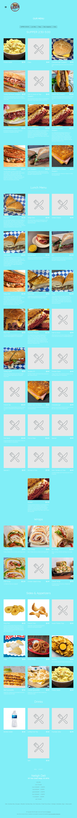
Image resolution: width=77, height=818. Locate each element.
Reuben (30, 502)
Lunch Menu (33, 26)
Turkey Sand (8, 371)
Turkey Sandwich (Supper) (12, 94)
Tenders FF (31, 371)
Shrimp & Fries (32, 470)
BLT (53, 255)
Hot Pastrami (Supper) (11, 128)
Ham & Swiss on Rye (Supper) (34, 95)
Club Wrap (7, 581)
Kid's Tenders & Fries (58, 470)
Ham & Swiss (56, 333)
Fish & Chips (32, 438)
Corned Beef (32, 255)
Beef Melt (7, 333)
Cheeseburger (56, 405)
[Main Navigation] (6, 7)
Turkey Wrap (8, 549)
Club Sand (7, 255)
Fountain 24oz (56, 732)
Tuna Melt (31, 294)
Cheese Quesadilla (34, 690)
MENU (35, 769)
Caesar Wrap (56, 581)
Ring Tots (7, 623)
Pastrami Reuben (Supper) (57, 129)
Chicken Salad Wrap (34, 581)
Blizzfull (49, 811)
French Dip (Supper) (58, 94)
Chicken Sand (56, 371)
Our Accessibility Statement (54, 814)
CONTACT (40, 769)
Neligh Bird (31, 218)
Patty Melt (7, 294)
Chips (29, 62)
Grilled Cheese (56, 218)
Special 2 (6, 470)
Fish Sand (7, 438)
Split (29, 760)
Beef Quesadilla (9, 690)
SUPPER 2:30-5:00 (25, 26)
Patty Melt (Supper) (10, 169)
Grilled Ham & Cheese (35, 405)
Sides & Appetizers (47, 26)
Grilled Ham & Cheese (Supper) (59, 170)
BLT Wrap (55, 549)
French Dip (7, 405)
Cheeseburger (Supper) (59, 62)
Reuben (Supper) (33, 128)
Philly (53, 294)
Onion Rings (32, 659)
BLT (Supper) (32, 169)
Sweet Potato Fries (58, 623)
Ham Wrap (31, 549)
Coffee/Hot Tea (33, 732)
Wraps (39, 26)
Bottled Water (8, 732)
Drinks (54, 26)
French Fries (32, 623)
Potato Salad (8, 62)
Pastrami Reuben (33, 333)
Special (54, 438)
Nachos (54, 659)
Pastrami (7, 218)
